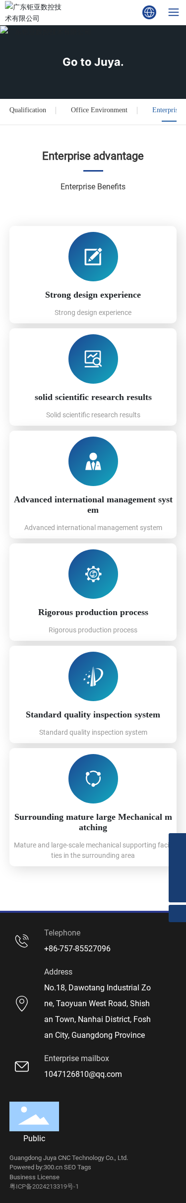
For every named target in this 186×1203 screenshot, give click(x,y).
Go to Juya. (93, 61)
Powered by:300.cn (35, 1167)
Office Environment (99, 110)
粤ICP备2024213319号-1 (44, 1186)
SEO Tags (77, 1167)
